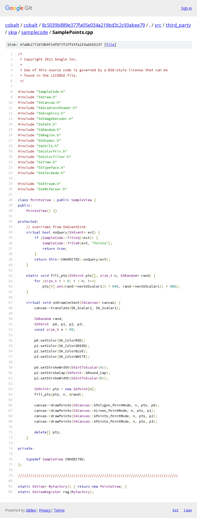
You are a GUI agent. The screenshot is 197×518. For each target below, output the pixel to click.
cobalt (12, 25)
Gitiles (31, 510)
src (158, 25)
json (188, 510)
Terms (59, 510)
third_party (178, 25)
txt (175, 510)
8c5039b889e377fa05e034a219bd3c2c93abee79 (93, 25)
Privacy (45, 510)
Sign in (186, 8)
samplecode (34, 32)
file (110, 44)
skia (12, 32)
